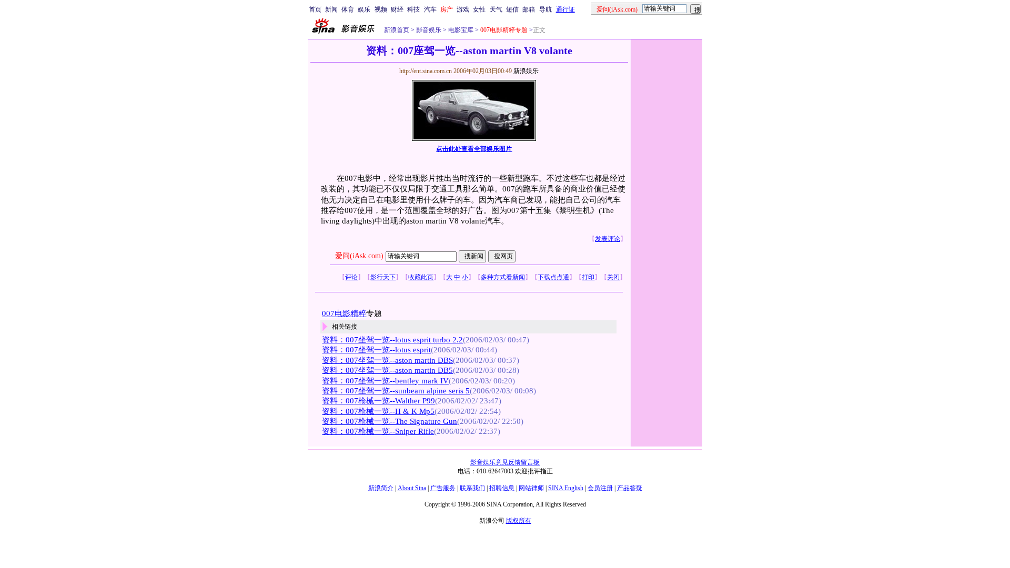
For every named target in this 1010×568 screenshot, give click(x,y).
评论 (351, 277)
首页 (315, 9)
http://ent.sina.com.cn (426, 71)
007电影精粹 (344, 313)
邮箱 (528, 9)
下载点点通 (553, 277)
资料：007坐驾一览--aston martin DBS (387, 360)
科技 (413, 9)
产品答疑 (629, 488)
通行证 (565, 9)
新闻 (331, 9)
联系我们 (472, 488)
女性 (479, 9)
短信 (512, 9)
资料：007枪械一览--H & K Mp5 (378, 411)
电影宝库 (460, 30)
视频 (381, 9)
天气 (496, 9)
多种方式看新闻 (503, 277)
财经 (397, 9)
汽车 (430, 9)
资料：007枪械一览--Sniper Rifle (378, 431)
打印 (588, 277)
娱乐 (364, 9)
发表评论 (607, 238)
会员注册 (600, 488)
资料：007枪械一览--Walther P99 (378, 401)
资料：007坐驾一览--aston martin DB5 (387, 370)
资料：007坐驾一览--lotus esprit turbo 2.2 (392, 340)
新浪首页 (396, 30)
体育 (347, 9)
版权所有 (518, 520)
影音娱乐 (428, 30)
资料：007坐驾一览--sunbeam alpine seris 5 (396, 391)
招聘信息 (501, 488)
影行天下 (383, 277)
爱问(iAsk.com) (359, 256)
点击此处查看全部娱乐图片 (474, 149)
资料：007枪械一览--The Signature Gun (389, 421)
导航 (545, 9)
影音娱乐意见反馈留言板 (505, 462)
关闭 (613, 277)
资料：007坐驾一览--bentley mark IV (385, 381)
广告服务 (443, 488)
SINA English (565, 488)
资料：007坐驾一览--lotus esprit (376, 350)
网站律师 (531, 488)
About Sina (412, 488)
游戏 (463, 9)
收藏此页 (420, 277)
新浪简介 (380, 488)
